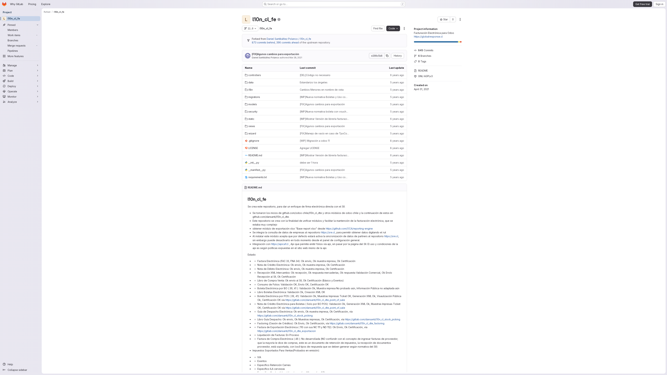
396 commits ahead (287, 42)
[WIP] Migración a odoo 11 (315, 140)
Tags (422, 61)
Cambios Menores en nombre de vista (322, 89)
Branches (424, 55)
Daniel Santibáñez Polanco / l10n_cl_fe (289, 38)
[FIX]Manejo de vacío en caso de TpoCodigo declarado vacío (324, 133)
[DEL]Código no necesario (315, 75)
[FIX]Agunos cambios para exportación (275, 54)
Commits (425, 50)
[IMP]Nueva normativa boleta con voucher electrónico (324, 111)
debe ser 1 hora (309, 162)
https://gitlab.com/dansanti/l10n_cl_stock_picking (285, 315)
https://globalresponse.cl (428, 36)
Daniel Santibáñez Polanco (265, 57)
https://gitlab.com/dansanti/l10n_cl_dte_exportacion (286, 331)
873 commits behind (263, 42)
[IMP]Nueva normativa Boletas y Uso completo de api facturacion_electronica (324, 96)
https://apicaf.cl (280, 244)
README (423, 70)
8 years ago (397, 140)
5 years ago (397, 82)
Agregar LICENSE (309, 148)
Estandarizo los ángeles (313, 82)
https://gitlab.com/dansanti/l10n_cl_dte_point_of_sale (315, 299)
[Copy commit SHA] (387, 56)
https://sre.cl (328, 232)
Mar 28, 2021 (295, 57)
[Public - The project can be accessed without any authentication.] (279, 19)
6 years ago (397, 75)
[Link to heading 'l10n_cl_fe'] (268, 199)
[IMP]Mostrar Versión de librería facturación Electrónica (324, 118)
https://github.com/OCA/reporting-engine (349, 228)
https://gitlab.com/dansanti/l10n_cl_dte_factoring (357, 323)
